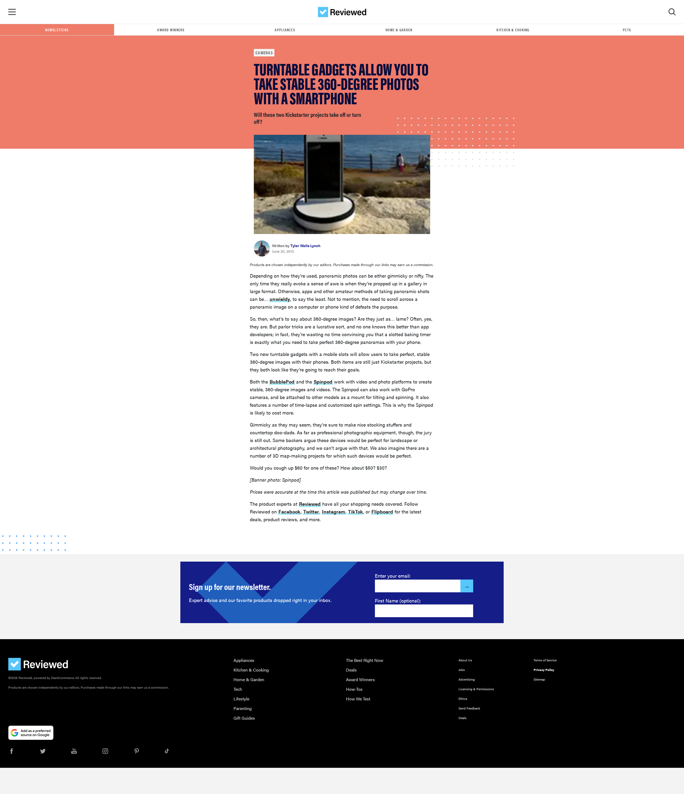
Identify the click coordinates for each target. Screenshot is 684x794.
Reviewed (310, 503)
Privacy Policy (544, 669)
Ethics (462, 698)
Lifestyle (241, 699)
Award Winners (171, 29)
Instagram (333, 511)
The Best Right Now (364, 660)
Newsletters (57, 29)
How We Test (358, 699)
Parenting (243, 708)
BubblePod (282, 381)
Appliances (285, 29)
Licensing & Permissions (476, 688)
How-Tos (354, 689)
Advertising (466, 679)
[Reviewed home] (342, 12)
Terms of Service (545, 660)
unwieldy (280, 299)
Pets (627, 29)
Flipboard (382, 511)
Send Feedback (469, 708)
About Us (465, 660)
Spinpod (323, 381)
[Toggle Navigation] (12, 12)
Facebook (289, 511)
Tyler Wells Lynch (305, 245)
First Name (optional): (398, 600)
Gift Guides (244, 718)
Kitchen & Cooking (512, 29)
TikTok (355, 511)
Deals (351, 670)
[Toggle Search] (672, 12)
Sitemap (539, 679)
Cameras (264, 52)
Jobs (461, 669)
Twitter (311, 511)
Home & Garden (399, 29)
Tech (238, 689)
